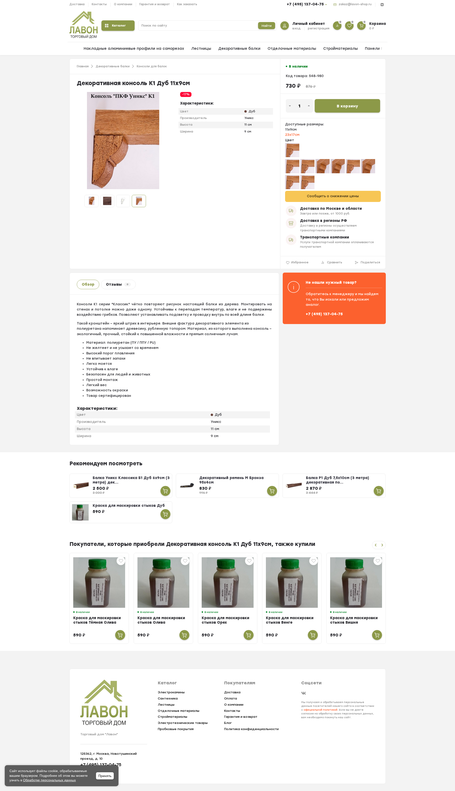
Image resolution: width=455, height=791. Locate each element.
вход (296, 28)
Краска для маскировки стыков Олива (161, 620)
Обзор (88, 284)
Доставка (77, 4)
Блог (228, 723)
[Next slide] (382, 545)
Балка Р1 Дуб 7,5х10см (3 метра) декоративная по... (337, 480)
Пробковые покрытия (176, 729)
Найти (267, 25)
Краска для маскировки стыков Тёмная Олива (97, 620)
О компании (123, 4)
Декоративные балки (239, 48)
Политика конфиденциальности (251, 729)
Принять (104, 776)
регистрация (318, 28)
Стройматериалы (340, 48)
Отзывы (117, 284)
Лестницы (201, 48)
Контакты (99, 4)
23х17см (292, 135)
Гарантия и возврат (154, 4)
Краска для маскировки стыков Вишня (354, 620)
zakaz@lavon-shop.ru (355, 4)
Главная (83, 66)
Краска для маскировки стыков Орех (225, 620)
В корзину (347, 106)
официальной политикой (320, 709)
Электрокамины (171, 692)
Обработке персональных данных (49, 780)
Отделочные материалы (292, 48)
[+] (120, 635)
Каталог (119, 25)
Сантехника (168, 698)
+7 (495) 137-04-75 (305, 4)
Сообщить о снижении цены (333, 196)
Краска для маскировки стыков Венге (290, 620)
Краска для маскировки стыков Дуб (129, 505)
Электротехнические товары (183, 723)
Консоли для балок (152, 66)
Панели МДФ (377, 48)
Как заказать (187, 4)
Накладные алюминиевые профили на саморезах (134, 48)
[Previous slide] (375, 545)
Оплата (230, 698)
